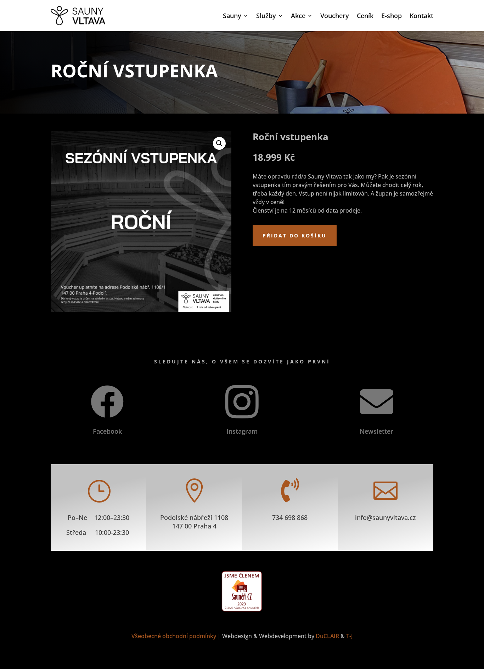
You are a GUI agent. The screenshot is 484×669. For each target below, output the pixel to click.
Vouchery (334, 15)
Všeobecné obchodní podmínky (173, 636)
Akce (298, 15)
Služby (266, 15)
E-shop (391, 15)
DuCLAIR (327, 636)
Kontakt (421, 15)
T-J (349, 636)
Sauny (232, 15)
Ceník (365, 15)
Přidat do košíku (295, 235)
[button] (219, 143)
